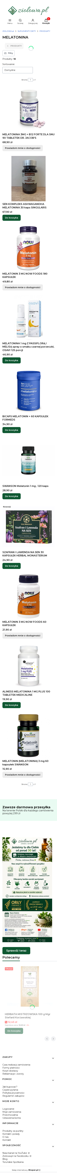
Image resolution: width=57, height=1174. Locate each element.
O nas (5, 1137)
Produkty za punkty (12, 1131)
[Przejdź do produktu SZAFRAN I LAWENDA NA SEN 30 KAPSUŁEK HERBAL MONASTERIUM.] (28, 526)
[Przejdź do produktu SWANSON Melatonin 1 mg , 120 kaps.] (28, 460)
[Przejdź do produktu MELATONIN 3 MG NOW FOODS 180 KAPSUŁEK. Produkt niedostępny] (28, 248)
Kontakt (6, 1140)
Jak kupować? (9, 1086)
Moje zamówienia (11, 1112)
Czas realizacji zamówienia (16, 1064)
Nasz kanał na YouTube (15, 1153)
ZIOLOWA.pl (8, 31)
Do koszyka (11, 217)
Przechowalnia (10, 1115)
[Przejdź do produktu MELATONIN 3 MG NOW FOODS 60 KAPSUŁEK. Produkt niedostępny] (28, 596)
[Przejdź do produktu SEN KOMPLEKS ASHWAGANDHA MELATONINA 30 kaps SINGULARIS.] (28, 178)
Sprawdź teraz (16, 950)
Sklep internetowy (25, 1170)
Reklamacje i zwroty (13, 1073)
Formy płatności (11, 1067)
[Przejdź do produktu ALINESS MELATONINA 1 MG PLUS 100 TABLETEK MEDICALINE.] (28, 666)
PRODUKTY (45, 31)
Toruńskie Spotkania (13, 1162)
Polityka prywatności (13, 1092)
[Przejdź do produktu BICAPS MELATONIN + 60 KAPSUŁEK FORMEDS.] (28, 391)
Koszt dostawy (10, 1070)
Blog (4, 1159)
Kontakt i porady (11, 1134)
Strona (24, 80)
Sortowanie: (8, 64)
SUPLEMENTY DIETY (27, 31)
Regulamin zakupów (13, 1096)
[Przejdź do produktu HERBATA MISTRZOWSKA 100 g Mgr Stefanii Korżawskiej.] (30, 988)
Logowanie (8, 1109)
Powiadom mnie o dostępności (22, 148)
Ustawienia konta (11, 1118)
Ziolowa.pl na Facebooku (15, 1156)
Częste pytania (10, 1089)
